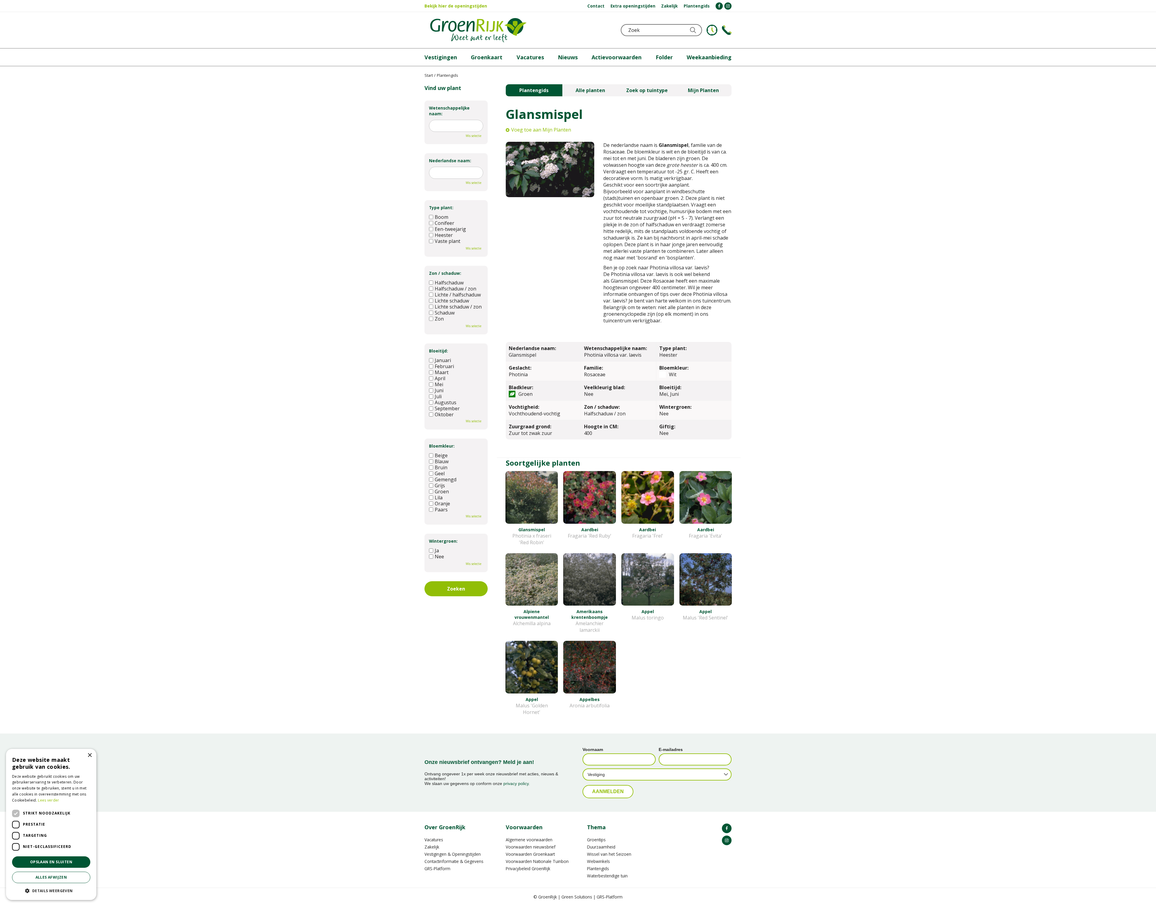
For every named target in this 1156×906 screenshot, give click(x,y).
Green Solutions (576, 897)
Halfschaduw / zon (455, 289)
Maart (442, 372)
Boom (441, 217)
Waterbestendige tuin (607, 876)
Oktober (444, 414)
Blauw (442, 461)
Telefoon (727, 30)
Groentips (596, 839)
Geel (440, 473)
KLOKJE (712, 30)
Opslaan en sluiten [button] (51, 861)
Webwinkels (598, 861)
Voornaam (593, 749)
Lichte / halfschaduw (458, 295)
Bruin (441, 467)
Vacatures (433, 839)
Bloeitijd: (438, 351)
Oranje (442, 503)
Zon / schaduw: (445, 273)
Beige (441, 455)
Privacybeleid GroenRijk (528, 868)
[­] (719, 6)
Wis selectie (473, 136)
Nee (439, 556)
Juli (438, 396)
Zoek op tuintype (647, 90)
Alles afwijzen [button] (51, 877)
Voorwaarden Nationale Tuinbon (537, 861)
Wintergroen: (443, 541)
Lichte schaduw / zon (458, 307)
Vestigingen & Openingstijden (452, 854)
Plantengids (533, 90)
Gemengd (445, 479)
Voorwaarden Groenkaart (530, 854)
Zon (439, 319)
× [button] (89, 755)
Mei (439, 384)
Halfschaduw (449, 283)
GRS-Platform (437, 868)
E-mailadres (671, 749)
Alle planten (590, 90)
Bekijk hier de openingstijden (455, 6)
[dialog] (51, 824)
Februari (444, 366)
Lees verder (48, 800)
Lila (439, 497)
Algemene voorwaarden (529, 839)
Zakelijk (431, 847)
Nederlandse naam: (450, 160)
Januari (443, 360)
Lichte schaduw (452, 301)
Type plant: (441, 207)
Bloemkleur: (442, 446)
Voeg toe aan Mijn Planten (541, 129)
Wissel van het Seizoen (609, 854)
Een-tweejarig (450, 229)
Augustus (445, 402)
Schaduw (445, 313)
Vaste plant (447, 241)
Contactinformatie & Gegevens (453, 861)
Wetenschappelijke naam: (449, 110)
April (440, 378)
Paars (441, 509)
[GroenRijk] (478, 30)
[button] (51, 890)
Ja (437, 550)
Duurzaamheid (601, 847)
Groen (442, 491)
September (447, 408)
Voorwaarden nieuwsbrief (530, 847)
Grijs (440, 485)
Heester (444, 235)
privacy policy (516, 783)
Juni (439, 390)
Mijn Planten (703, 90)
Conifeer (444, 223)
